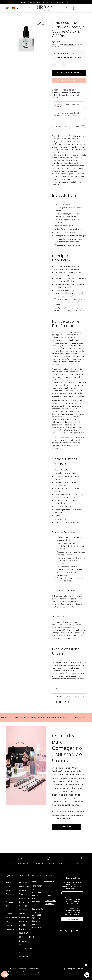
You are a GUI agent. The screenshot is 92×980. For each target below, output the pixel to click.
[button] (67, 8)
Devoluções (24, 902)
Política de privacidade (16, 972)
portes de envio (69, 44)
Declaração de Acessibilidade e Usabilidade (25, 949)
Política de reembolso (29, 975)
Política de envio (14, 975)
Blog (8, 921)
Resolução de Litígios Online (23, 910)
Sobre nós (10, 882)
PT (17, 8)
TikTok (48, 895)
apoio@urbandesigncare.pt (43, 881)
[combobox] (15, 8)
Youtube (48, 891)
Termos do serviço (33, 972)
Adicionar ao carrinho (69, 72)
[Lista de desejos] (79, 8)
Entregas (23, 890)
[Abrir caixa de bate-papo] (86, 975)
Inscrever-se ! (72, 919)
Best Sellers (11, 917)
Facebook (49, 886)
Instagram (49, 881)
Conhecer (66, 826)
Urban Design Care (19, 968)
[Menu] (7, 8)
